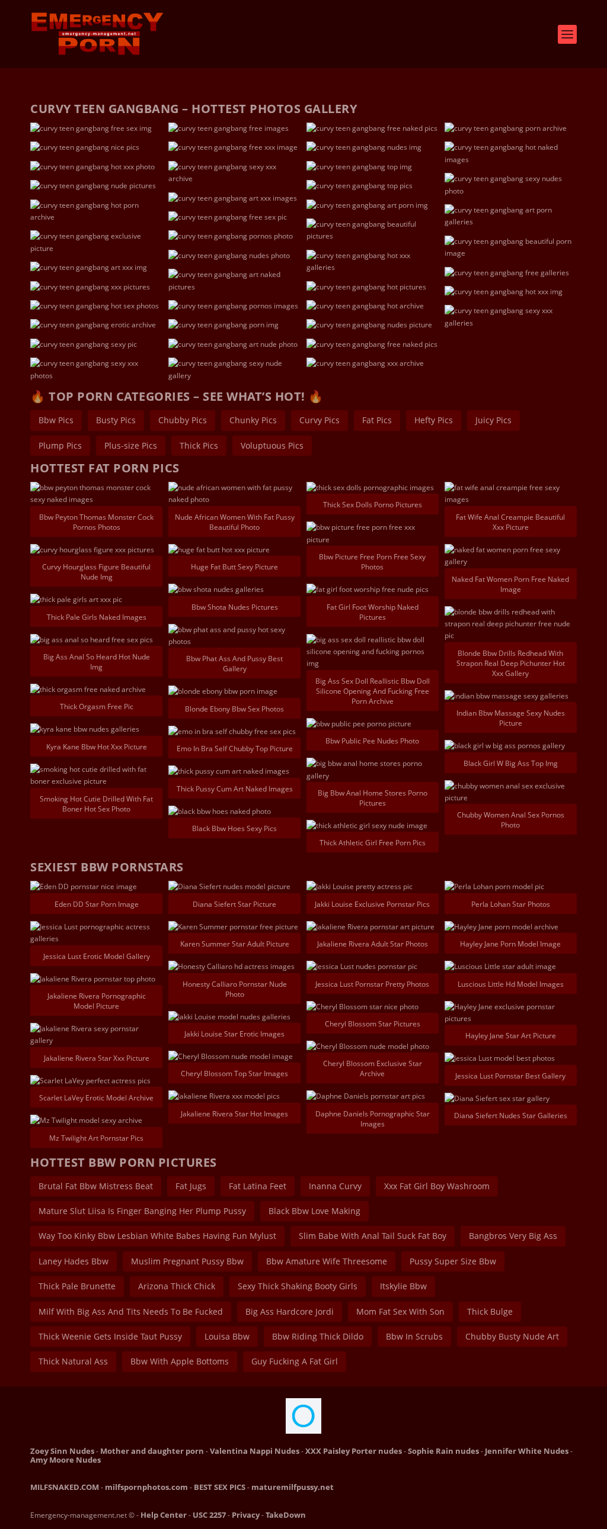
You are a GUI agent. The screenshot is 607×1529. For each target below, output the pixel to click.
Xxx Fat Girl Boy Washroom (437, 1186)
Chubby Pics (182, 420)
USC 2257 (209, 1514)
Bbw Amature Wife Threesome (326, 1261)
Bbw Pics (56, 420)
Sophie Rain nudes (443, 1451)
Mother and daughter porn (152, 1451)
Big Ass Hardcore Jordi (289, 1311)
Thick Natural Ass (73, 1361)
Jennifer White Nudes (526, 1451)
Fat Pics (377, 420)
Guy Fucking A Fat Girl (294, 1361)
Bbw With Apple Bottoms (179, 1361)
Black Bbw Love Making (314, 1210)
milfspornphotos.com (146, 1487)
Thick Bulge (490, 1311)
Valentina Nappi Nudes (254, 1451)
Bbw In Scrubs (414, 1336)
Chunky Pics (253, 420)
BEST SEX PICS (219, 1487)
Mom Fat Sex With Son (400, 1311)
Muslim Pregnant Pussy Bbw (187, 1261)
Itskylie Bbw (403, 1286)
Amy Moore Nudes (65, 1459)
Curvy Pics (319, 420)
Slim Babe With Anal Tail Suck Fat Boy (372, 1235)
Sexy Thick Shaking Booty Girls (297, 1286)
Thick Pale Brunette (77, 1286)
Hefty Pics (433, 420)
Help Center (163, 1514)
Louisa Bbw (227, 1336)
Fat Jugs (190, 1186)
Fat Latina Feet (257, 1186)
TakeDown (286, 1514)
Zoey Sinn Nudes (62, 1451)
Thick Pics (199, 445)
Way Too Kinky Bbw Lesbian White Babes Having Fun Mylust (157, 1235)
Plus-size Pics (130, 445)
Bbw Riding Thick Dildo (317, 1336)
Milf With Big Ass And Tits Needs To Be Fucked (131, 1311)
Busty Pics (116, 420)
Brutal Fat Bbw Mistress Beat (96, 1186)
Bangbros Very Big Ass (513, 1235)
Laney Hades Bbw (73, 1261)
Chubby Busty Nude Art (512, 1336)
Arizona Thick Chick (176, 1286)
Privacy (246, 1514)
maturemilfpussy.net (292, 1487)
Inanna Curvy (335, 1186)
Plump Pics (60, 445)
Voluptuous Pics (272, 445)
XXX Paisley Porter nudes (353, 1451)
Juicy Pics (493, 420)
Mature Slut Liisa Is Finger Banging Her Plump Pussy (142, 1210)
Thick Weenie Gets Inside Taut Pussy (110, 1336)
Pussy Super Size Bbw (453, 1261)
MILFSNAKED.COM (64, 1487)
